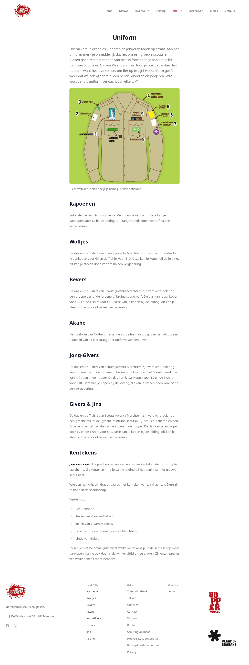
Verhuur (230, 11)
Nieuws (124, 11)
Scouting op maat (138, 632)
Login (171, 591)
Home (108, 11)
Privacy (131, 652)
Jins (89, 632)
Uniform (132, 605)
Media (214, 11)
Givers (91, 625)
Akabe (91, 611)
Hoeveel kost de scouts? (142, 638)
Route (131, 625)
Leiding (161, 11)
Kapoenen (93, 591)
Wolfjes (91, 598)
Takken (131, 598)
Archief (91, 638)
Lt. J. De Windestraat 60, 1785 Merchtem (30, 616)
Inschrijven (196, 11)
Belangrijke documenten (143, 645)
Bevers (91, 605)
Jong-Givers (94, 618)
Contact (132, 611)
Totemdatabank (137, 591)
